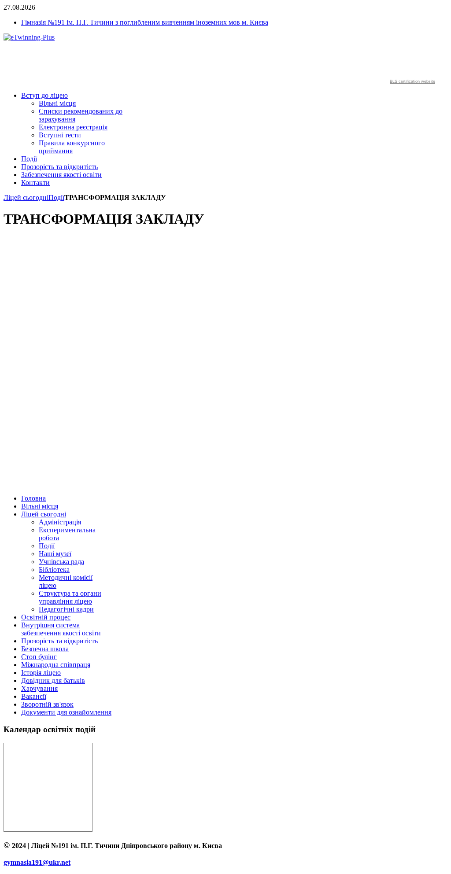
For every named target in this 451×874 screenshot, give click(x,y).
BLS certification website (412, 81)
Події (56, 197)
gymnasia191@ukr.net (37, 862)
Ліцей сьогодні (26, 197)
